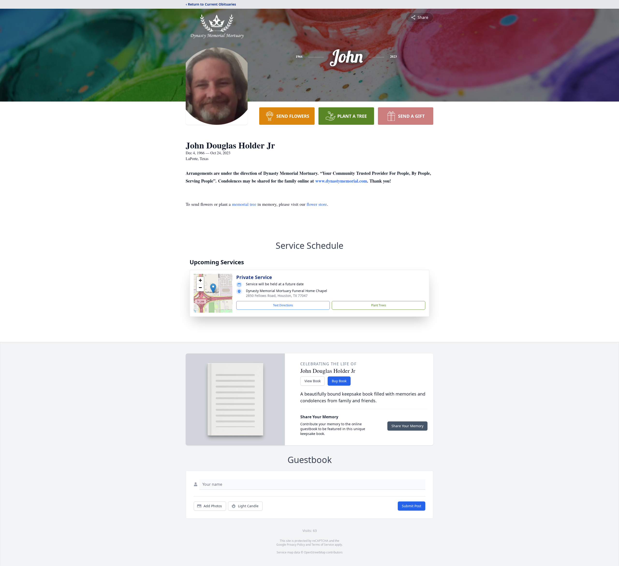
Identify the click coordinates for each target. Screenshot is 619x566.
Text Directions (283, 305)
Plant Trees (378, 305)
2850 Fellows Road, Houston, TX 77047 (277, 295)
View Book (312, 381)
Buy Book (339, 381)
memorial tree (244, 204)
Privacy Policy (296, 545)
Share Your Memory (407, 426)
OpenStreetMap (314, 552)
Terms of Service (322, 545)
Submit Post (411, 506)
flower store (317, 204)
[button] (213, 288)
